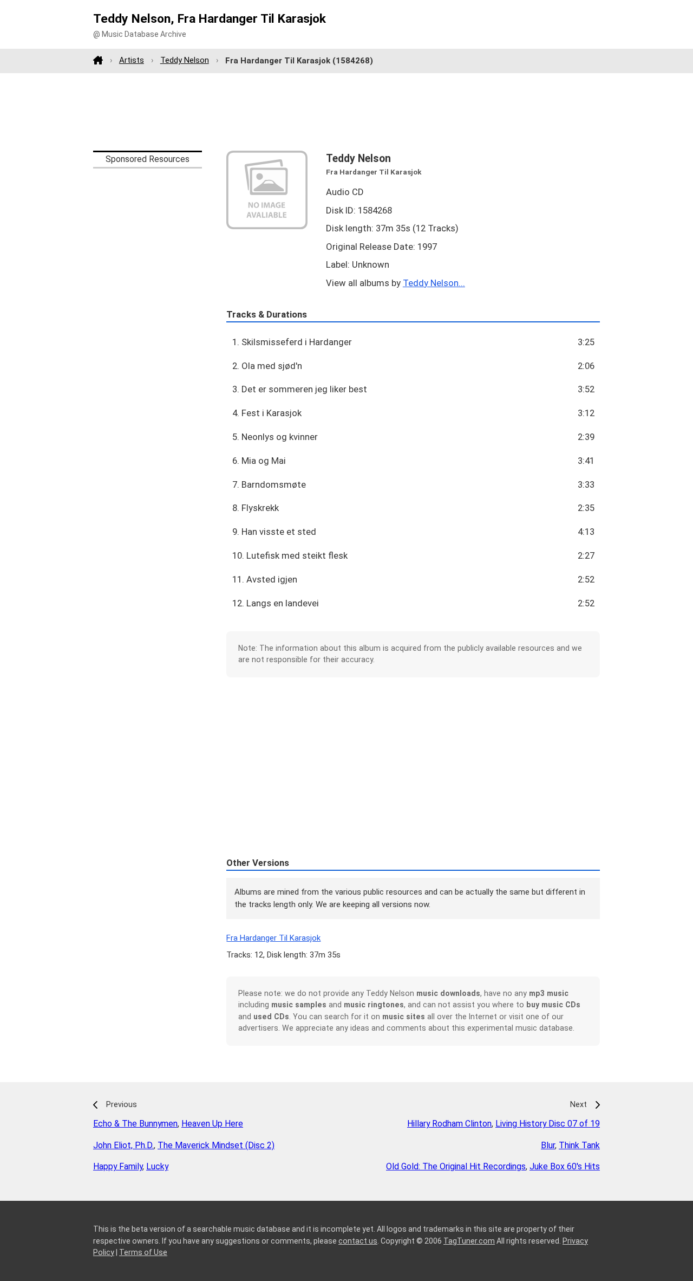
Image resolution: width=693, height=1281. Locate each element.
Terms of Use (143, 1252)
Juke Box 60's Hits (564, 1166)
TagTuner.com (469, 1241)
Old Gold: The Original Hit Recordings (456, 1166)
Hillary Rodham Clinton (449, 1123)
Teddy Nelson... (434, 282)
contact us (357, 1241)
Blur (548, 1145)
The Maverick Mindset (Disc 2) (216, 1145)
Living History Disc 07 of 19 (547, 1123)
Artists (131, 60)
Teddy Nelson (184, 60)
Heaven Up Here (212, 1123)
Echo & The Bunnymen (135, 1123)
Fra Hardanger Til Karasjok (273, 938)
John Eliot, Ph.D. (123, 1145)
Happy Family (117, 1166)
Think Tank (579, 1145)
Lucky (157, 1166)
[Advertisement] (346, 111)
